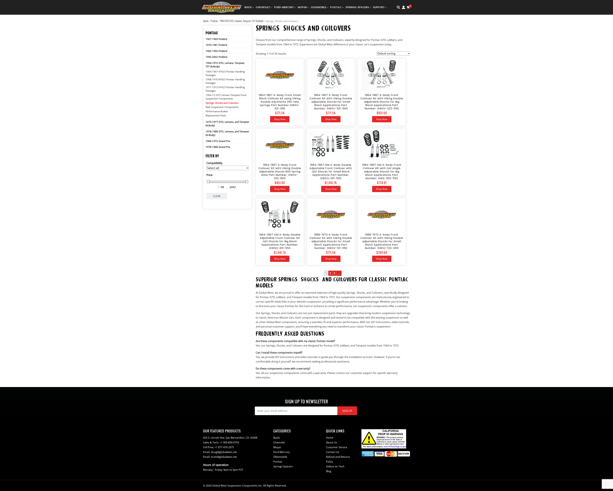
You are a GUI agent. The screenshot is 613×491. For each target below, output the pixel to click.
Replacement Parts (216, 115)
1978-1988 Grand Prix (218, 146)
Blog (328, 471)
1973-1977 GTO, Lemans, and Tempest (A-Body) (227, 123)
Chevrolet (263, 7)
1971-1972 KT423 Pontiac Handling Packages (225, 89)
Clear (216, 196)
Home (205, 21)
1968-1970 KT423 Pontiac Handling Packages (225, 81)
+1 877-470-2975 (224, 447)
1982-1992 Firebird (216, 51)
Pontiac (335, 7)
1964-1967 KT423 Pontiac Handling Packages (225, 73)
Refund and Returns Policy (338, 459)
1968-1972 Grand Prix (218, 141)
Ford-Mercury (284, 7)
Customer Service (336, 447)
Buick (248, 7)
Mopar (302, 7)
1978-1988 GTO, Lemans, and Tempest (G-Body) (227, 133)
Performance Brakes (217, 111)
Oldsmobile (318, 7)
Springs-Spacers (357, 7)
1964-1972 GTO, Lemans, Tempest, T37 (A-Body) (241, 21)
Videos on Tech (335, 466)
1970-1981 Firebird (216, 44)
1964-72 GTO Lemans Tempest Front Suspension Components (226, 96)
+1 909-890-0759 (229, 442)
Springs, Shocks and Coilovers (222, 102)
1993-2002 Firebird (216, 56)
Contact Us (332, 452)
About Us (331, 442)
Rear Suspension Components (222, 107)
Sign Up (347, 411)
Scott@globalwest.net (224, 457)
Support (379, 7)
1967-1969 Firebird (216, 39)
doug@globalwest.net (224, 452)
